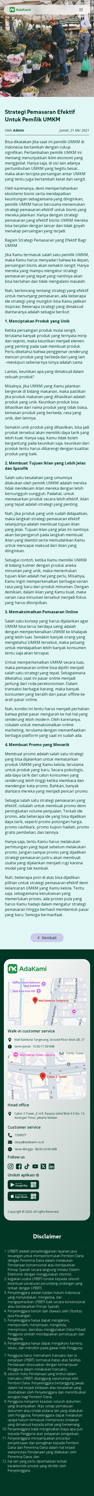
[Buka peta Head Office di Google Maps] (47, 1076)
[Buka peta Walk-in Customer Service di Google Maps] (47, 1001)
